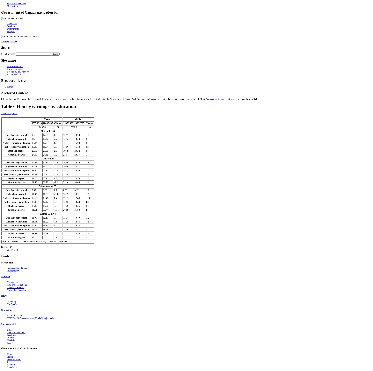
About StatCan (14, 74)
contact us (212, 99)
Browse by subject (15, 69)
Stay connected (8, 324)
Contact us (6, 310)
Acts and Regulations (17, 285)
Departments (13, 29)
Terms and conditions (17, 268)
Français (11, 31)
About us (5, 276)
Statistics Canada (9, 41)
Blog (9, 330)
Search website (8, 54)
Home (10, 86)
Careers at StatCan (15, 287)
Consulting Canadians (17, 290)
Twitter (10, 337)
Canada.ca (12, 23)
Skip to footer (13, 6)
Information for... (15, 66)
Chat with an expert (16, 332)
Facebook (11, 335)
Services (11, 26)
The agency (12, 282)
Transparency (13, 270)
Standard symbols (9, 113)
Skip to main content (16, 3)
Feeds (9, 343)
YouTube (11, 340)
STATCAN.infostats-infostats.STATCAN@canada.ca (32, 318)
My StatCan (12, 304)
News (4, 296)
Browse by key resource (18, 71)
